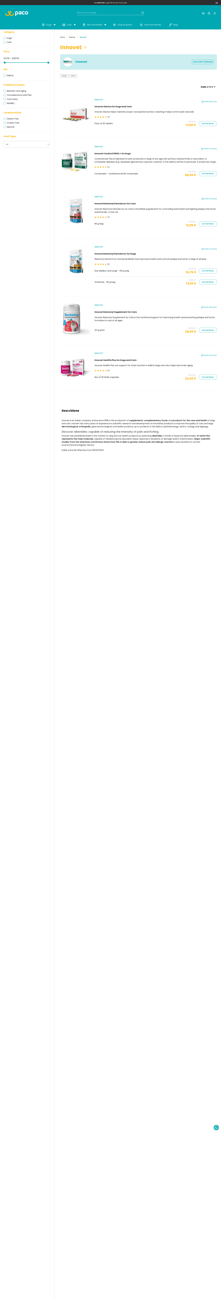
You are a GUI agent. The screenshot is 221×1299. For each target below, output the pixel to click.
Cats (9, 42)
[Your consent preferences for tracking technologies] (216, 1294)
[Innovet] (85, 47)
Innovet (99, 99)
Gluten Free (13, 118)
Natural (10, 126)
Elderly (10, 75)
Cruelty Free (13, 122)
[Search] (142, 12)
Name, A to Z (207, 87)
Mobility (11, 103)
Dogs (9, 38)
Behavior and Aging (16, 90)
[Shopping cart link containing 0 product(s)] (209, 13)
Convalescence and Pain (19, 95)
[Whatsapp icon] (216, 1127)
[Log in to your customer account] (203, 13)
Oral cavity (12, 99)
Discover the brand (203, 62)
